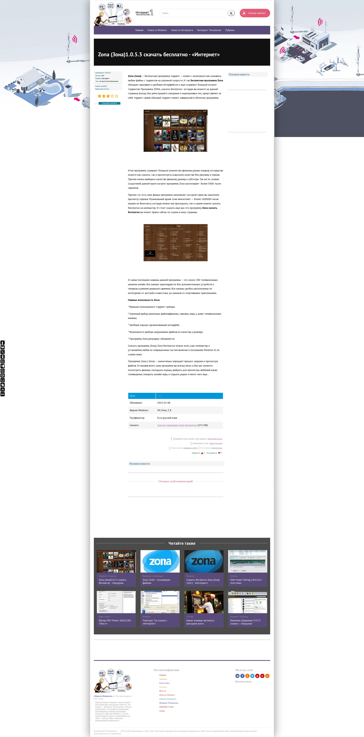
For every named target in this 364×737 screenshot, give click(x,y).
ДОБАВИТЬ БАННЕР (109, 103)
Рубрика (229, 30)
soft (102, 76)
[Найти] (231, 13)
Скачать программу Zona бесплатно (177, 425)
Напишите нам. (217, 448)
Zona (159, 396)
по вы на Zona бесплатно (109, 81)
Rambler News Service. (215, 439)
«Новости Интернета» (103, 696)
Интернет (105, 78)
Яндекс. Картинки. (216, 443)
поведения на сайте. (190, 448)
